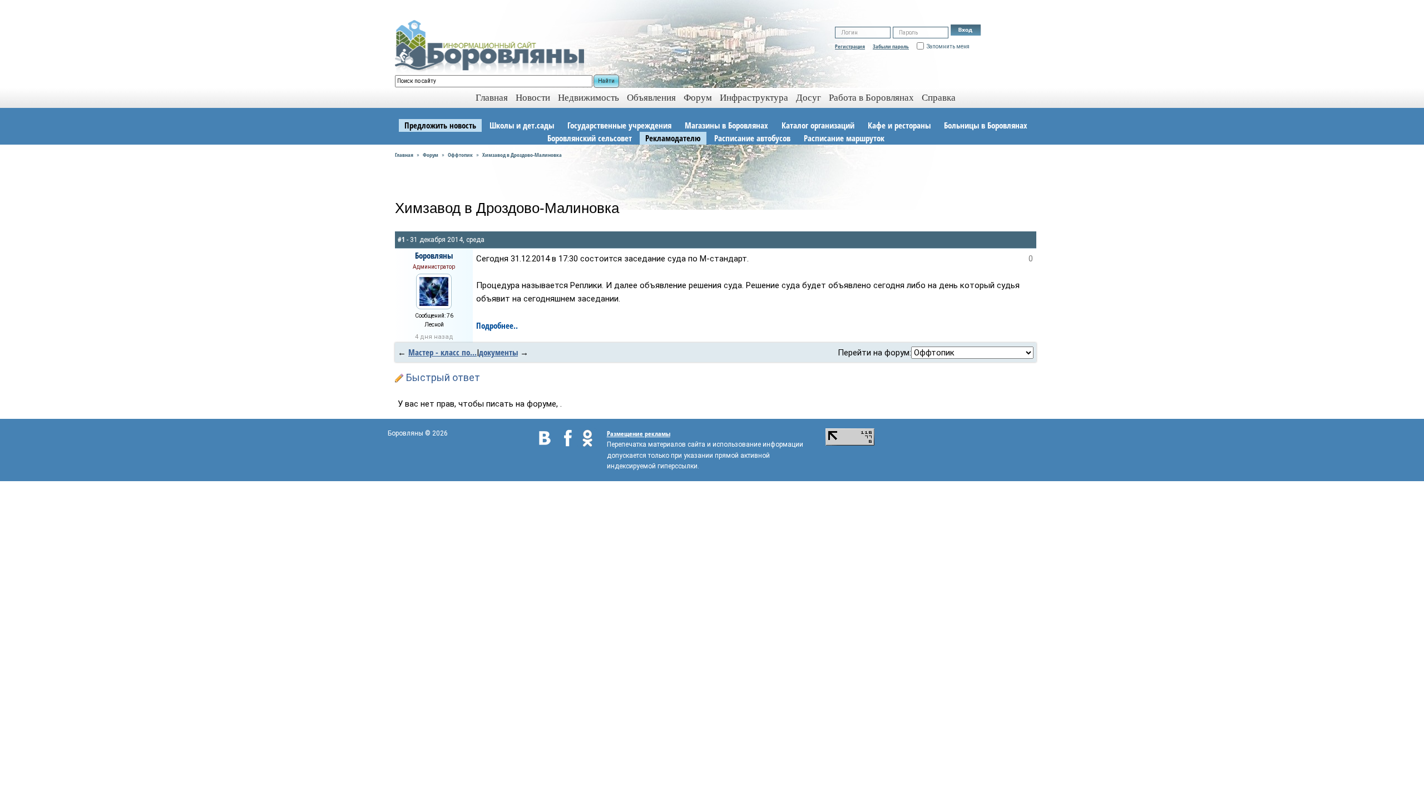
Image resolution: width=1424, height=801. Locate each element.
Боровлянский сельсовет (589, 138)
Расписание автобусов (752, 138)
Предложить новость (440, 125)
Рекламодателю (673, 138)
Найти (606, 81)
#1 (401, 239)
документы (498, 352)
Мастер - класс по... (442, 352)
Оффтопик (460, 155)
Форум (698, 97)
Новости (533, 97)
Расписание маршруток (844, 138)
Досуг (808, 97)
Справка (939, 97)
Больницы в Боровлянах (985, 125)
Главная (404, 155)
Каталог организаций (818, 125)
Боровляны (434, 255)
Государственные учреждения (619, 125)
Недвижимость (588, 97)
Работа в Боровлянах (871, 97)
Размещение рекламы (638, 433)
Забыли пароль (891, 46)
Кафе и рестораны (899, 125)
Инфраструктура (754, 97)
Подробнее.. (497, 325)
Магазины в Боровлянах (726, 125)
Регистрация (850, 46)
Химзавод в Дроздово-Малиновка (522, 155)
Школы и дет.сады (522, 125)
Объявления (651, 97)
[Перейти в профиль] (433, 290)
